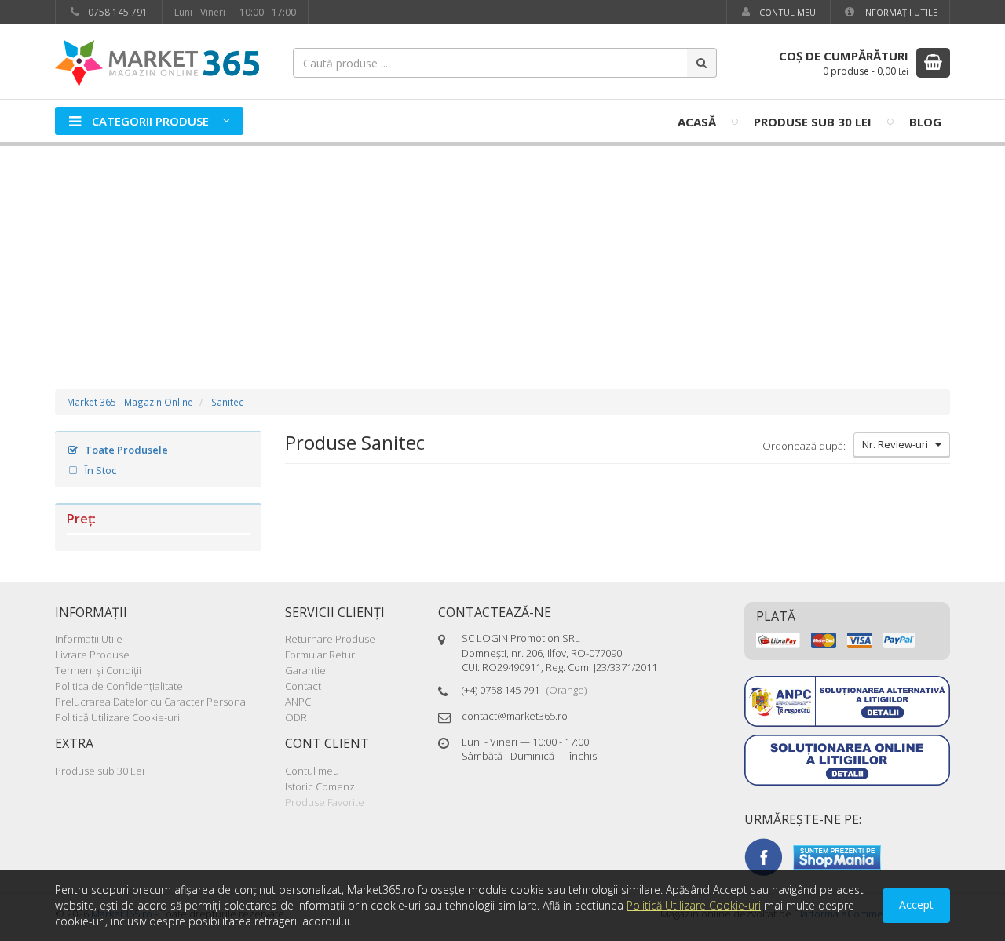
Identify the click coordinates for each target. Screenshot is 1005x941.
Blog (925, 121)
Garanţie (305, 670)
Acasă (697, 121)
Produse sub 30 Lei (813, 121)
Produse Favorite (324, 802)
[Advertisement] (502, 252)
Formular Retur (320, 654)
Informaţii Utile (899, 12)
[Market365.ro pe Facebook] (763, 856)
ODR (296, 717)
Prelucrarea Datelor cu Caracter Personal (151, 702)
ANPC (298, 702)
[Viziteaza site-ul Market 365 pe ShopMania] (837, 856)
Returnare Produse (330, 639)
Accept (916, 904)
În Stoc (99, 470)
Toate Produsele (125, 450)
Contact (303, 686)
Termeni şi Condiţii (98, 670)
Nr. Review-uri (898, 444)
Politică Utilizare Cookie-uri (117, 717)
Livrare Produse (92, 654)
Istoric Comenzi (321, 786)
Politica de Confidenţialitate (119, 686)
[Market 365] (157, 62)
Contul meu (786, 12)
